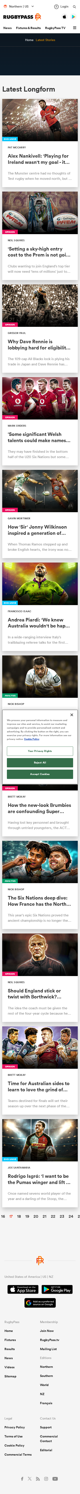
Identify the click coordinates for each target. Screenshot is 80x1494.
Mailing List (48, 1349)
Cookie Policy (14, 1445)
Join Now (47, 1331)
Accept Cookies (40, 774)
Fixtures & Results (28, 28)
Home (8, 1331)
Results (9, 1349)
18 (19, 1216)
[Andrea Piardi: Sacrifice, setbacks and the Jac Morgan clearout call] (40, 607)
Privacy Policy (14, 1427)
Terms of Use (13, 1436)
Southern (46, 1376)
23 (62, 1216)
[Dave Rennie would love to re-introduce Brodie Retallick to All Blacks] (40, 328)
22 (53, 1216)
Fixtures (10, 1340)
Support (46, 1427)
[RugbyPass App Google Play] (57, 1290)
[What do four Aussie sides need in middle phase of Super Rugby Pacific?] (40, 1070)
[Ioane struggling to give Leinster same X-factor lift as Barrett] (40, 699)
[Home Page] (22, 17)
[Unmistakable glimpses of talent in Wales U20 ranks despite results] (40, 421)
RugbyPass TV (55, 28)
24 (71, 1216)
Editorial (46, 1450)
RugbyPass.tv (49, 1340)
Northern (46, 1367)
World (44, 1385)
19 (27, 1216)
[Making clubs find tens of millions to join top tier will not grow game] (40, 236)
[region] (40, 747)
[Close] (72, 715)
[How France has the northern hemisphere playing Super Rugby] (40, 885)
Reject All (40, 762)
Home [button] (29, 40)
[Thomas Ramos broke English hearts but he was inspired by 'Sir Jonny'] (40, 514)
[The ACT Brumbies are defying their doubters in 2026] (40, 792)
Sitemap (10, 1376)
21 (44, 1216)
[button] (75, 28)
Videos (9, 1367)
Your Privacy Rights (40, 751)
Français (46, 1403)
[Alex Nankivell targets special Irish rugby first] (40, 143)
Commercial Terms (18, 1454)
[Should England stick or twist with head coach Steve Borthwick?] (40, 977)
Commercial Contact (49, 1438)
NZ (42, 1394)
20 (36, 1216)
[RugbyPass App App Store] (23, 1290)
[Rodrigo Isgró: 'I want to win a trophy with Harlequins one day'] (40, 1163)
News (7, 28)
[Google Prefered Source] (40, 1303)
